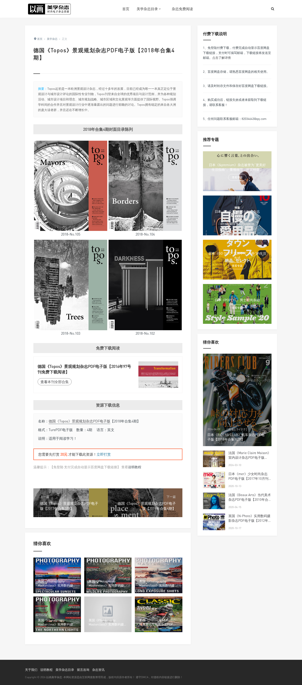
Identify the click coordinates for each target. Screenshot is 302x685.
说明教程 (134, 467)
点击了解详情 (221, 57)
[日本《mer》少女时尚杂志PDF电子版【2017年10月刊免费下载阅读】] (214, 486)
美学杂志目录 (147, 9)
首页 (125, 9)
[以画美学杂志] (49, 9)
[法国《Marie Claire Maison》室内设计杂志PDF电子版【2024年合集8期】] (214, 465)
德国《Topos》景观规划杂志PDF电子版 (79, 421)
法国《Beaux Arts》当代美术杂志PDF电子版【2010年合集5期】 (249, 499)
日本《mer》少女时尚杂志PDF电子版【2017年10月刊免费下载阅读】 (248, 478)
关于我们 (31, 670)
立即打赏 (104, 454)
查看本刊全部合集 (54, 382)
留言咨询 (83, 670)
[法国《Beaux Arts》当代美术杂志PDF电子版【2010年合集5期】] (214, 507)
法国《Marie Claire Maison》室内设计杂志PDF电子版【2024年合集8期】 (249, 457)
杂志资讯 (98, 670)
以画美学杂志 (54, 677)
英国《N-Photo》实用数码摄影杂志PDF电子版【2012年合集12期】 (249, 520)
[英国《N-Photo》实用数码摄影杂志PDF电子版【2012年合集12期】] (214, 528)
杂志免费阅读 (182, 9)
